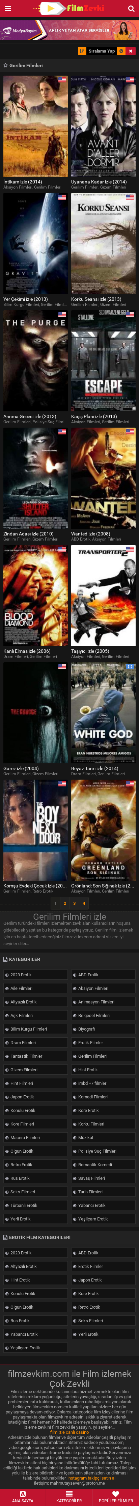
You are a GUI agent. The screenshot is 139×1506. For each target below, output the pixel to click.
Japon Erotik (21, 1096)
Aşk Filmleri (21, 1015)
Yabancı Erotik (91, 1205)
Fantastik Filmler (25, 1056)
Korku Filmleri (90, 1124)
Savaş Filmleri (91, 1178)
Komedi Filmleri (92, 1096)
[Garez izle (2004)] (35, 712)
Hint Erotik (87, 1069)
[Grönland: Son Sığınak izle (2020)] (103, 830)
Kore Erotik (88, 1110)
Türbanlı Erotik (23, 1205)
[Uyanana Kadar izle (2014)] (103, 126)
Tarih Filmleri (90, 1191)
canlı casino (77, 1432)
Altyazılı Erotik (23, 1001)
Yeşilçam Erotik (92, 1218)
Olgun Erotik (21, 1151)
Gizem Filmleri (23, 1069)
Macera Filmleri (24, 1137)
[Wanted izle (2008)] (103, 478)
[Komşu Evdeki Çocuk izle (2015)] (35, 830)
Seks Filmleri (22, 1191)
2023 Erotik (20, 974)
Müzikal (85, 1137)
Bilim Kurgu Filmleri (28, 1029)
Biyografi (86, 1029)
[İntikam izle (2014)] (35, 126)
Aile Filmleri (20, 988)
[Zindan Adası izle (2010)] (35, 478)
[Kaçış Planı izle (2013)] (103, 360)
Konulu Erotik (22, 1110)
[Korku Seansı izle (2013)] (103, 243)
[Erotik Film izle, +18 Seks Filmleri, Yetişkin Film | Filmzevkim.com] (69, 8)
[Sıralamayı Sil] (131, 51)
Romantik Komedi (94, 1164)
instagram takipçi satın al (91, 1478)
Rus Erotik (19, 1178)
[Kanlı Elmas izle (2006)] (35, 595)
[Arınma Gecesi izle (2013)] (35, 360)
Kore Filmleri (21, 1124)
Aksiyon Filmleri (92, 988)
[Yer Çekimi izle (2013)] (35, 243)
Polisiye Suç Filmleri (96, 1151)
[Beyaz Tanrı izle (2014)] (103, 712)
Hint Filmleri (21, 1083)
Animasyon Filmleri (95, 1001)
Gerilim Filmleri (92, 1056)
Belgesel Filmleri (93, 1015)
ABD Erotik (88, 974)
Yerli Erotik (20, 1218)
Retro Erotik (20, 1164)
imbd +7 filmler (91, 1083)
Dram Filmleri (22, 1042)
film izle (57, 1432)
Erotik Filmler (90, 1042)
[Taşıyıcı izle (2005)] (103, 595)
